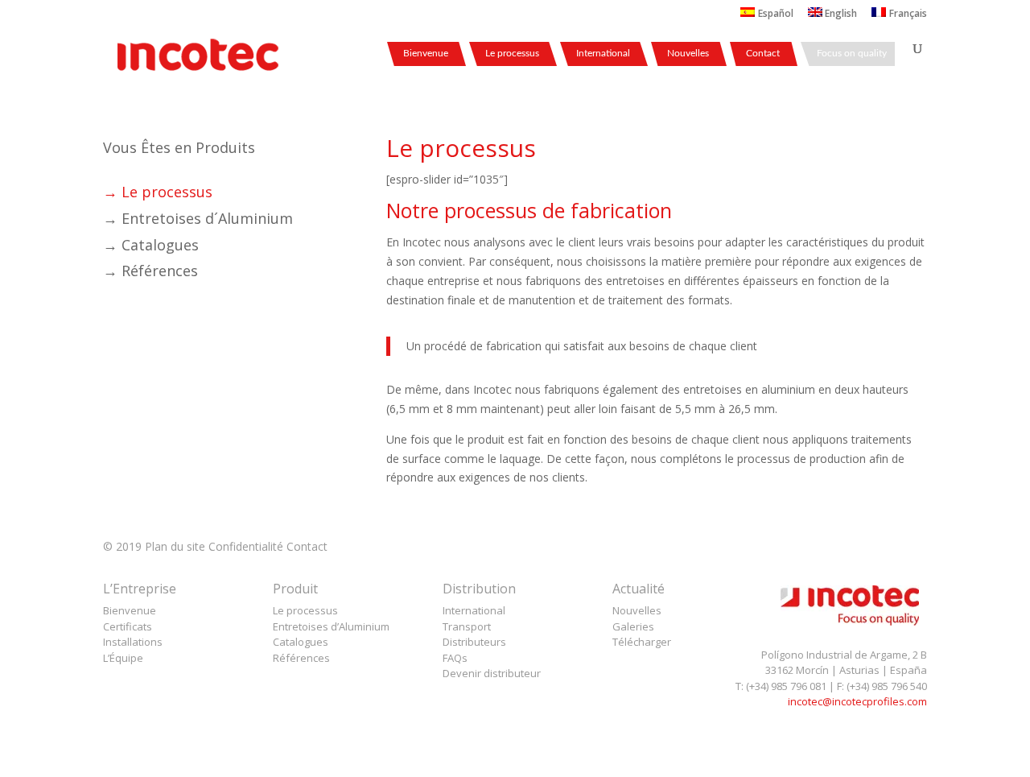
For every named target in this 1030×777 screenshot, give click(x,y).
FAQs (455, 658)
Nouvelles (688, 53)
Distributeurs (474, 641)
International (603, 53)
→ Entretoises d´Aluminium (198, 218)
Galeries (633, 626)
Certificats (127, 626)
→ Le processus (157, 191)
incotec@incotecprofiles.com (857, 701)
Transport (467, 626)
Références (301, 658)
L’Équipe (123, 658)
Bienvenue (425, 53)
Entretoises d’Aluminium (331, 626)
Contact (763, 53)
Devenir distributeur (492, 673)
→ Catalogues (151, 244)
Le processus (512, 53)
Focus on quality (852, 53)
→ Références (150, 270)
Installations (133, 641)
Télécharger (641, 641)
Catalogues (300, 641)
